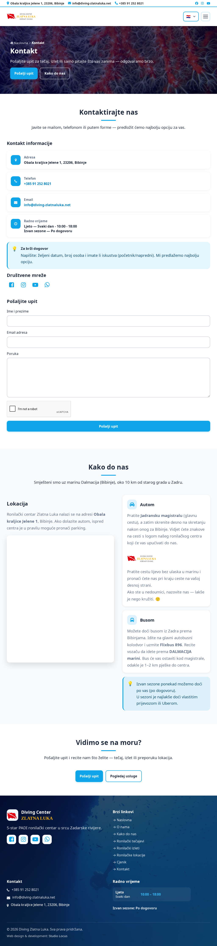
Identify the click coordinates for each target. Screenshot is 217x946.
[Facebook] (196, 3)
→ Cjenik (120, 862)
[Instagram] (202, 3)
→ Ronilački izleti (126, 848)
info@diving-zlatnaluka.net (91, 3)
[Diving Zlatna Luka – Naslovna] (21, 16)
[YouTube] (208, 3)
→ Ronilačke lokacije (129, 855)
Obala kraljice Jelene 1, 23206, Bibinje (37, 3)
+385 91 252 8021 (131, 3)
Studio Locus (58, 936)
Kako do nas (55, 73)
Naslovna (20, 43)
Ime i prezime (18, 311)
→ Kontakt (121, 869)
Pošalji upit (23, 73)
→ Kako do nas (124, 834)
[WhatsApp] (47, 285)
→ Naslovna (122, 820)
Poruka (12, 353)
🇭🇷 (188, 16)
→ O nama (121, 827)
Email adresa (17, 332)
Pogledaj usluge (123, 776)
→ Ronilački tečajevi (128, 841)
